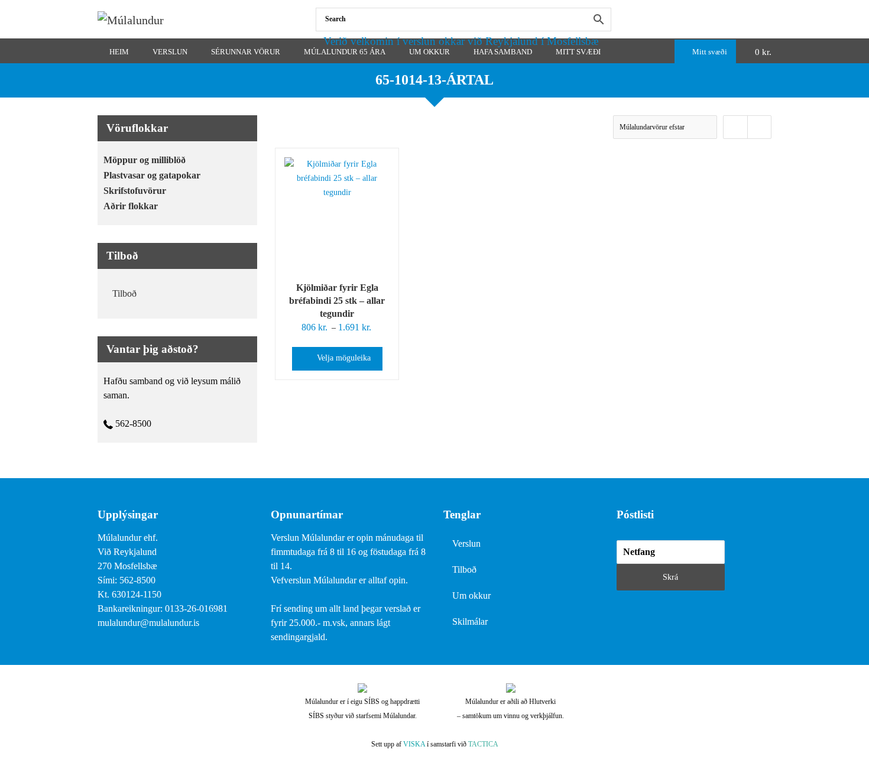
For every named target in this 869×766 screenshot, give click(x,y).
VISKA (414, 744)
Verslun (466, 543)
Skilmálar (470, 621)
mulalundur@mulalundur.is (148, 623)
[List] (759, 127)
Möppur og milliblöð (144, 160)
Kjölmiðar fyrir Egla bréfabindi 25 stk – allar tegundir (337, 300)
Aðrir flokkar (130, 206)
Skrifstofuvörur (134, 191)
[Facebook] (768, 19)
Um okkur (471, 595)
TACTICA (483, 744)
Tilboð (124, 293)
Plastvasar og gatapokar (151, 175)
